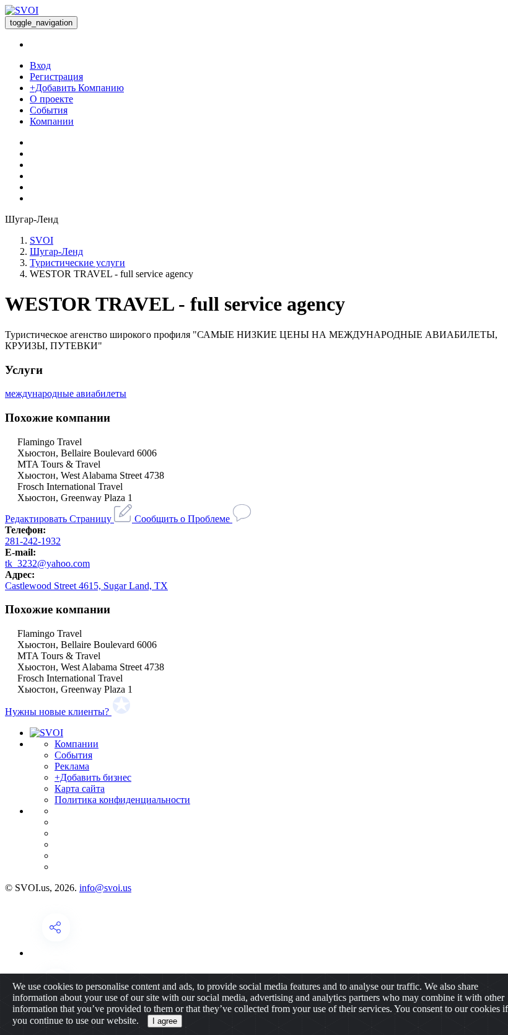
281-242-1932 (33, 541)
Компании (52, 121)
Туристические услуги (77, 262)
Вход (40, 65)
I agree (164, 1021)
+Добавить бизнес (93, 777)
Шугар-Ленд (56, 251)
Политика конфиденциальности (122, 799)
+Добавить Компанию (77, 87)
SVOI (41, 240)
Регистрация (56, 76)
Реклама (72, 766)
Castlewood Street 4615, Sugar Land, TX (86, 585)
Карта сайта (80, 788)
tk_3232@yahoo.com (47, 563)
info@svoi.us (105, 887)
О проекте (51, 99)
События (49, 110)
